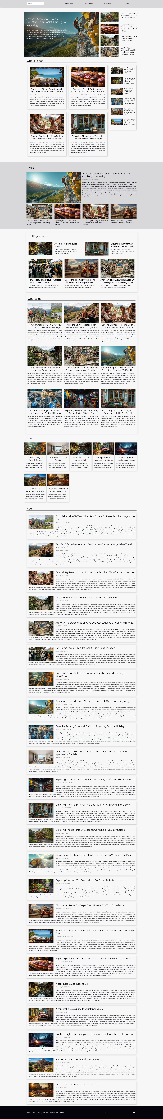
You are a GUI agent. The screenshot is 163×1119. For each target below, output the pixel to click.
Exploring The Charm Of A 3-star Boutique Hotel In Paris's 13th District (88, 138)
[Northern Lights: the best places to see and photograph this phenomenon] (126, 448)
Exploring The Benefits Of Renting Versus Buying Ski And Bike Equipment (81, 413)
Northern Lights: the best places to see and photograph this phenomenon (95, 1034)
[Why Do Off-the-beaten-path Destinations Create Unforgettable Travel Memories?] (117, 91)
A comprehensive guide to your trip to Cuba (103, 460)
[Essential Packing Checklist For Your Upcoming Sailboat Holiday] (117, 101)
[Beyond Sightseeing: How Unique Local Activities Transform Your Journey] (47, 124)
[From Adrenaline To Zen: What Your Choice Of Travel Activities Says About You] (45, 312)
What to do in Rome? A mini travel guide (77, 1084)
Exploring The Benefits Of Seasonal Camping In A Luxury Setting (129, 15)
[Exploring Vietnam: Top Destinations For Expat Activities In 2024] (117, 80)
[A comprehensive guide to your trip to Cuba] (103, 448)
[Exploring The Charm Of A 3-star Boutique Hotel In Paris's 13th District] (88, 124)
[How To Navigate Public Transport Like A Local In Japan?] (117, 70)
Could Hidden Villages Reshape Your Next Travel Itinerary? (129, 38)
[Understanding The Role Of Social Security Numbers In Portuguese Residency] (35, 448)
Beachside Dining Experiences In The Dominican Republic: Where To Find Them (47, 91)
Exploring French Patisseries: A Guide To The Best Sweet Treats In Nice (88, 91)
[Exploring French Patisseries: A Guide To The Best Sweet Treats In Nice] (110, 29)
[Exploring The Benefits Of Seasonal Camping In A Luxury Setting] (110, 17)
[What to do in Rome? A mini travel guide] (58, 480)
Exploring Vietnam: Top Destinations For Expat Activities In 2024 (129, 80)
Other (127, 3)
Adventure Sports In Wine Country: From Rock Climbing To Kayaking (46, 22)
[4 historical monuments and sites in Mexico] (35, 480)
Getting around (88, 3)
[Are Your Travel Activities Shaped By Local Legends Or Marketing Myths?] (110, 52)
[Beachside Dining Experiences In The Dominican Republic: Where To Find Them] (47, 77)
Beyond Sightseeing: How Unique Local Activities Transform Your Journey (47, 138)
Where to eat (69, 3)
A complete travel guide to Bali (72, 983)
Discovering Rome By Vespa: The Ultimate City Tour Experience (129, 111)
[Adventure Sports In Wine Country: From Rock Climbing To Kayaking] (53, 187)
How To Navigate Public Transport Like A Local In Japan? (129, 70)
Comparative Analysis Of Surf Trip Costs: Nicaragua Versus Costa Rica (93, 855)
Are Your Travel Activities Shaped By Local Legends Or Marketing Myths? (39, 223)
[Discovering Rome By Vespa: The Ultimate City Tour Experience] (117, 111)
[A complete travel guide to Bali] (40, 248)
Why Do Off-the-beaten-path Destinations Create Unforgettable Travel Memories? (81, 327)
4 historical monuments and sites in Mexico (35, 491)
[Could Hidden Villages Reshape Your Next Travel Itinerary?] (110, 40)
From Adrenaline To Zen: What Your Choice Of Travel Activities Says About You (45, 327)
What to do (107, 3)
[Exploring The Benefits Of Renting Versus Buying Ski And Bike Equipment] (81, 398)
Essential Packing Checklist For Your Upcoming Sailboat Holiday (129, 101)
